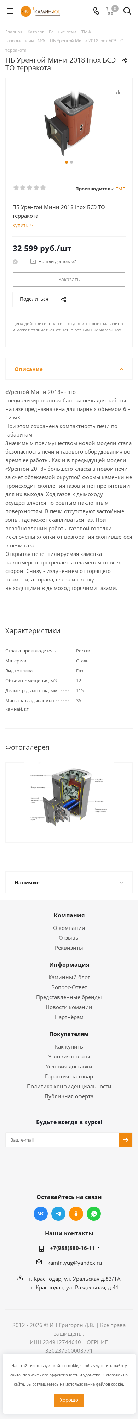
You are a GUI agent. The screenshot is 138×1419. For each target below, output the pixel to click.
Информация (69, 965)
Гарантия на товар (69, 1076)
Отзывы (69, 937)
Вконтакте (41, 1214)
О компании (69, 927)
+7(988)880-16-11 (72, 1247)
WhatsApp (94, 1214)
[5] (43, 188)
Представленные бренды (69, 997)
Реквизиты (69, 947)
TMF (120, 188)
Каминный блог (69, 977)
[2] (23, 188)
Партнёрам (69, 1016)
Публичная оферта (69, 1096)
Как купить (69, 1046)
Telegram (58, 1214)
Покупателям (69, 1034)
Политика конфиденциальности (69, 1086)
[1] (16, 188)
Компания (69, 915)
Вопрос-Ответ (69, 987)
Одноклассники (76, 1214)
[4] (36, 188)
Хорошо (69, 1400)
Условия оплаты (69, 1056)
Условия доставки (69, 1066)
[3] (30, 188)
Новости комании (69, 1007)
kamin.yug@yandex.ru (74, 1262)
